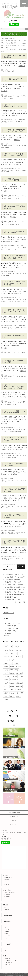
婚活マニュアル (7, 921)
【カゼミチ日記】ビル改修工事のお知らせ (16, 587)
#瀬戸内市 (19, 683)
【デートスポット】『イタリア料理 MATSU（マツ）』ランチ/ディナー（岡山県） (14, 439)
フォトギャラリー (8, 944)
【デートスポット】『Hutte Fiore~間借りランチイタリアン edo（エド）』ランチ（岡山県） (14, 257)
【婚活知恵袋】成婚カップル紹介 (13, 584)
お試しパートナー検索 (14, 812)
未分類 (6, 636)
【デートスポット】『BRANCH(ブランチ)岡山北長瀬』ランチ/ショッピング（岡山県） (14, 283)
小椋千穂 (6, 70)
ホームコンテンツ (7, 875)
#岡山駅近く (11, 198)
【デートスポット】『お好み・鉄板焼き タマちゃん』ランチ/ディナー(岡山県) (14, 542)
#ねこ (10, 647)
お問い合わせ (14, 824)
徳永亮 (5, 352)
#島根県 (15, 676)
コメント (14, 71)
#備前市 (7, 560)
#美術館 (8, 71)
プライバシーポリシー (8, 962)
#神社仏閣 (19, 686)
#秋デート (6, 689)
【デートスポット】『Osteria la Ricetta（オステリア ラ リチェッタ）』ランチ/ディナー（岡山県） (14, 386)
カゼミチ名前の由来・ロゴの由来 (10, 960)
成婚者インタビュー (8, 915)
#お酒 (17, 506)
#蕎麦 (21, 693)
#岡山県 (6, 533)
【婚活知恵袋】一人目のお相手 (12, 582)
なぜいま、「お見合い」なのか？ (10, 892)
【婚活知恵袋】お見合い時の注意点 (14, 592)
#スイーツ (23, 223)
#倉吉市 (16, 663)
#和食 (22, 376)
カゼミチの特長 (7, 894)
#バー (12, 657)
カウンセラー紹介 (7, 958)
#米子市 (13, 689)
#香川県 (12, 696)
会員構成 (5, 907)
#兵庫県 (18, 666)
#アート (4, 71)
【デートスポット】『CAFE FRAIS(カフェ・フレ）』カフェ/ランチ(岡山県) (14, 516)
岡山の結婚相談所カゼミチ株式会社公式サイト (14, 14)
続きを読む (22, 65)
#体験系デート (8, 663)
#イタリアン (19, 273)
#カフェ (18, 96)
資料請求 (14, 820)
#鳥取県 (6, 699)
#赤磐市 (6, 696)
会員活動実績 (6, 909)
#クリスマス (19, 650)
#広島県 (21, 676)
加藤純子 (6, 95)
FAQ (5, 950)
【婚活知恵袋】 (8, 630)
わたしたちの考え (7, 964)
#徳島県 (6, 680)
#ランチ (3, 147)
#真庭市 (12, 686)
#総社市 (6, 693)
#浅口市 (11, 533)
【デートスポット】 (22, 70)
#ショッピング (4, 301)
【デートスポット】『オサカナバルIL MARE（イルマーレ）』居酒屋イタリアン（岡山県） (14, 490)
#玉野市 (6, 123)
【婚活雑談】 (7, 633)
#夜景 (16, 670)
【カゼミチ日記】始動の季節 (12, 579)
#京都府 (12, 660)
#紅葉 (19, 689)
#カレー (22, 96)
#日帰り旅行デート (15, 680)
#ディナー (18, 145)
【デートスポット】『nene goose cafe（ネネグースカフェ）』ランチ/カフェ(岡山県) (14, 206)
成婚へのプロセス (7, 896)
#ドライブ (23, 121)
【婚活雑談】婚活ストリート (12, 599)
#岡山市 (5, 98)
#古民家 (6, 670)
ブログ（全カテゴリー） (9, 96)
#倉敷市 (12, 431)
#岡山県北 (19, 673)
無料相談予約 (14, 816)
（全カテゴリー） (7, 929)
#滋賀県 (12, 683)
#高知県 (18, 696)
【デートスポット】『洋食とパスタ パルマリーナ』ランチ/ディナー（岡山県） (14, 311)
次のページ (23, 566)
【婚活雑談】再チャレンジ (11, 597)
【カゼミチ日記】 (9, 625)
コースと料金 (6, 898)
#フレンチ (24, 145)
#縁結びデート (14, 693)
